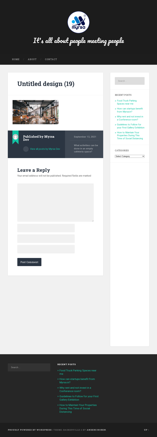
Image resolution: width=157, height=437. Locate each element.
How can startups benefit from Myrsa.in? (130, 110)
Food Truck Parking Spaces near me (127, 102)
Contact (51, 59)
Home (15, 59)
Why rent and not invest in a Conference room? (130, 118)
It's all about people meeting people (78, 40)
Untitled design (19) (45, 84)
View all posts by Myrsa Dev (44, 149)
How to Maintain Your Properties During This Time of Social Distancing (130, 135)
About (32, 59)
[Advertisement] (129, 254)
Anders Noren (96, 430)
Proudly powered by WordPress (30, 430)
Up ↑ (146, 430)
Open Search (146, 59)
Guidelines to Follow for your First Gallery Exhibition (130, 126)
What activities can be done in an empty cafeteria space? (86, 148)
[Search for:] (129, 81)
